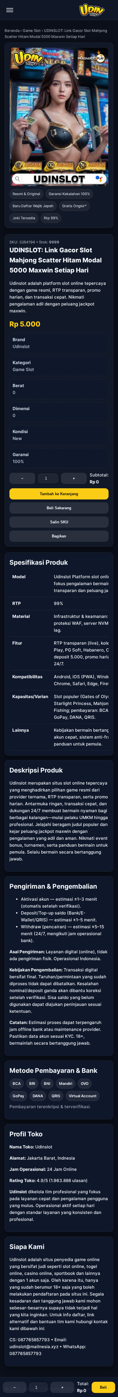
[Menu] (10, 10)
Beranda (12, 30)
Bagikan (59, 536)
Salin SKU (59, 522)
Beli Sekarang (59, 508)
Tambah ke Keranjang (59, 494)
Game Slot (32, 30)
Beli (103, 1387)
